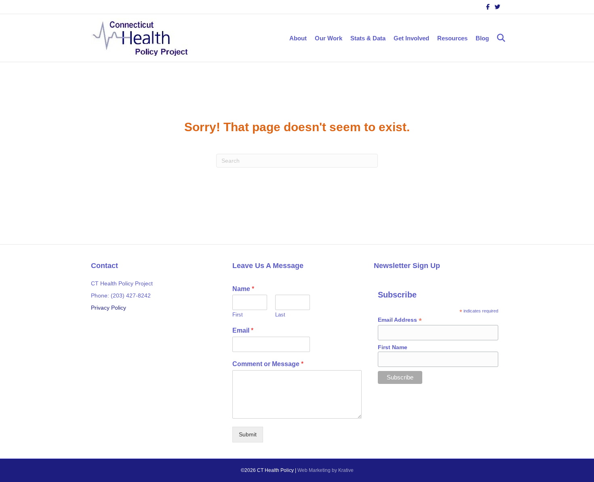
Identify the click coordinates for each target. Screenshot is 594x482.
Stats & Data (367, 38)
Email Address (400, 320)
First (237, 315)
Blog (482, 38)
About (298, 38)
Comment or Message (267, 363)
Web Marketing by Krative (325, 470)
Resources (452, 38)
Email (242, 330)
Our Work (328, 38)
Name (243, 288)
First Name (392, 347)
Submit (248, 434)
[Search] (498, 38)
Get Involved (411, 38)
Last (280, 315)
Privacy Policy (108, 307)
